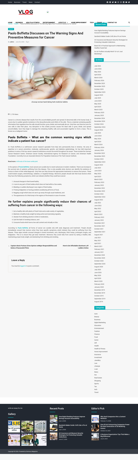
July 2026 (97, 66)
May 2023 (97, 173)
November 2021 (99, 226)
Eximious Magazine (32, 451)
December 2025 (99, 83)
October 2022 (99, 194)
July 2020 (97, 269)
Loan (96, 369)
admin (12, 42)
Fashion (97, 331)
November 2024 (99, 121)
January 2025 (99, 115)
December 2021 (99, 223)
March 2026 (98, 77)
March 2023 (98, 179)
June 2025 (97, 101)
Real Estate (98, 378)
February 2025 (99, 112)
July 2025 (97, 98)
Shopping (97, 381)
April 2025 (97, 107)
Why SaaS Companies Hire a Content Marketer (112, 417)
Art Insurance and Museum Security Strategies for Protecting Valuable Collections (71, 435)
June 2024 (97, 136)
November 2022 (99, 191)
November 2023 (99, 156)
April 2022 (97, 211)
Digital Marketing (100, 322)
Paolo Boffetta (24, 167)
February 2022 (99, 217)
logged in (23, 266)
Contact (37, 2)
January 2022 (99, 220)
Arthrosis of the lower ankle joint (27, 161)
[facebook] (107, 2)
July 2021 (97, 237)
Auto (96, 314)
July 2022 (97, 203)
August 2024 (98, 130)
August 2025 (98, 95)
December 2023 (99, 153)
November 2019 (99, 293)
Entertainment (49, 22)
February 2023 (99, 182)
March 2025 (98, 109)
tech (92, 22)
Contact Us (112, 22)
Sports (96, 383)
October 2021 (99, 229)
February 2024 (99, 147)
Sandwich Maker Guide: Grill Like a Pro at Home (110, 36)
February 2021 (99, 249)
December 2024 (99, 118)
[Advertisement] (49, 107)
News (30, 2)
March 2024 (98, 144)
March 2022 (98, 214)
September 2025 (99, 92)
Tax (95, 386)
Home (10, 2)
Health (11, 29)
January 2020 (99, 287)
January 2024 (99, 150)
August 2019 (98, 301)
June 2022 (97, 205)
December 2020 (99, 255)
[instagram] (118, 2)
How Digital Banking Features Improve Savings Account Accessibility (72, 417)
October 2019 (99, 296)
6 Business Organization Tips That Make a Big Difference (114, 435)
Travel (24, 2)
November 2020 (99, 258)
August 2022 (98, 200)
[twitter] (113, 2)
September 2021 (99, 232)
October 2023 (99, 159)
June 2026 (97, 69)
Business (17, 2)
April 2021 (97, 243)
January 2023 (99, 185)
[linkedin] (124, 2)
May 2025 (97, 104)
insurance (97, 354)
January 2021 (99, 252)
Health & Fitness (33, 22)
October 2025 (99, 89)
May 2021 (97, 240)
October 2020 (99, 261)
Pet (95, 375)
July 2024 (97, 133)
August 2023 (98, 165)
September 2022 (99, 197)
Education (97, 325)
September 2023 (99, 162)
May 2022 (97, 208)
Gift (95, 343)
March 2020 (98, 281)
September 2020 (99, 264)
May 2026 (97, 72)
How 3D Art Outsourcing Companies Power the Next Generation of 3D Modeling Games (114, 426)
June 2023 (97, 171)
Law (95, 363)
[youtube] (115, 2)
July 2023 (97, 168)
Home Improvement (79, 22)
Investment (98, 357)
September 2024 (99, 127)
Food (96, 337)
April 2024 (97, 141)
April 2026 (97, 75)
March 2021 (98, 246)
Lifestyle (62, 22)
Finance (97, 334)
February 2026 (99, 80)
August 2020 (98, 267)
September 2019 (99, 299)
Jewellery (97, 360)
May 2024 (97, 139)
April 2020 (97, 278)
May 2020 (97, 275)
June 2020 (97, 272)
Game (96, 340)
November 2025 (99, 86)
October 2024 (99, 124)
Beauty (96, 317)
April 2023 (97, 176)
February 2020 (99, 284)
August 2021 (98, 235)
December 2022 (99, 188)
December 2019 (99, 290)
